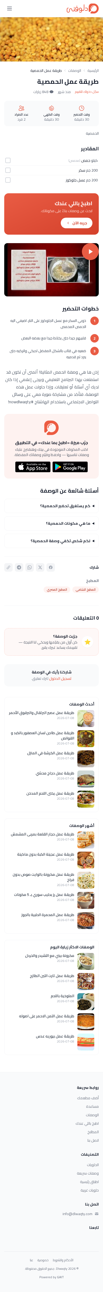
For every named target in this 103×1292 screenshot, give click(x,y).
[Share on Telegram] (19, 567)
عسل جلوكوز (75, 180)
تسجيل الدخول (60, 678)
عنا (31, 1260)
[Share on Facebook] (50, 567)
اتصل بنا (93, 1140)
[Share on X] (40, 567)
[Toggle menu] (9, 8)
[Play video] (51, 269)
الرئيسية (93, 70)
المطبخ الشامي (86, 589)
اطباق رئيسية (89, 1181)
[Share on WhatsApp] (29, 567)
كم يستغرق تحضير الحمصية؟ (65, 506)
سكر (82, 170)
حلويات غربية (90, 1190)
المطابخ (93, 1131)
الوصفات (74, 70)
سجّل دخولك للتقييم (87, 92)
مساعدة (92, 1106)
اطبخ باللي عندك (87, 1123)
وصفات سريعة (88, 1173)
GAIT (60, 1277)
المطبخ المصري (57, 589)
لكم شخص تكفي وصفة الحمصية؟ (60, 541)
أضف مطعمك (88, 1097)
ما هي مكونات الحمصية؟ (68, 523)
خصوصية (43, 1260)
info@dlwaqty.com (77, 1213)
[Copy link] (8, 567)
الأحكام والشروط (63, 1260)
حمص (85, 160)
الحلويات (93, 1164)
